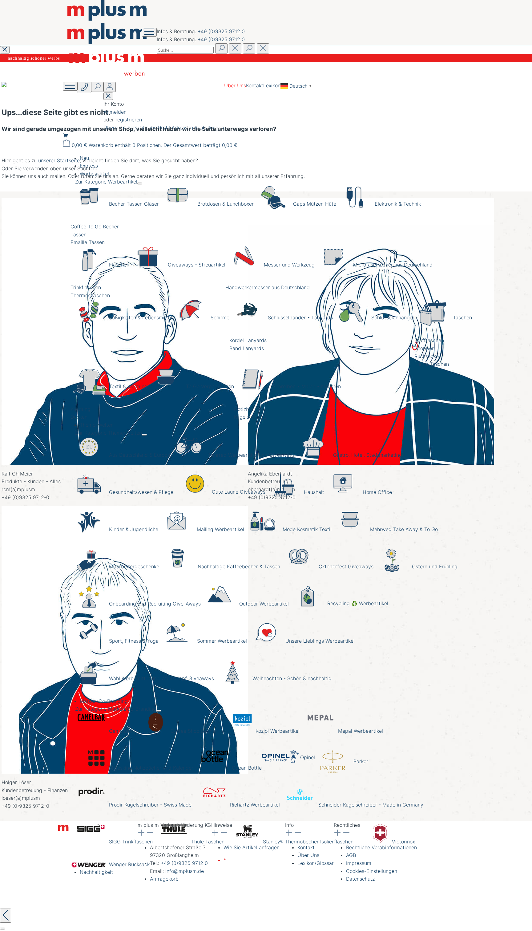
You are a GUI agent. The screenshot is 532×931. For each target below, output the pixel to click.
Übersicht (115, 127)
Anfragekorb (164, 879)
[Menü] (70, 86)
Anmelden (115, 112)
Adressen (183, 127)
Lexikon (271, 85)
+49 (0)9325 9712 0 (221, 31)
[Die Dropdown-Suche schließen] (263, 48)
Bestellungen (209, 127)
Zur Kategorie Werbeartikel (106, 182)
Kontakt (254, 85)
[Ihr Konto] (109, 87)
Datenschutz (360, 879)
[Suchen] (221, 48)
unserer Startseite (59, 160)
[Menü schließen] (139, 183)
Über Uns (235, 85)
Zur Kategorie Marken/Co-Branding (115, 709)
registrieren (128, 119)
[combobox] (185, 50)
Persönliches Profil (149, 127)
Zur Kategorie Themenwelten (108, 433)
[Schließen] (2, 928)
